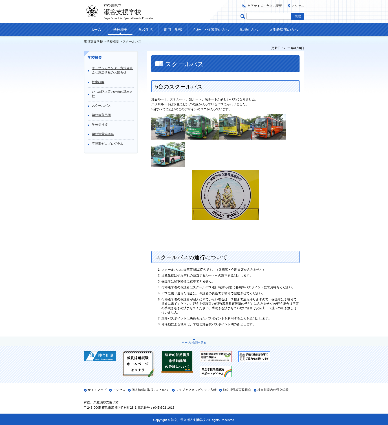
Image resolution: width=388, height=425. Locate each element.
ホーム (95, 30)
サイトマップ (97, 390)
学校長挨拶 (100, 124)
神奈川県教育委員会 (237, 390)
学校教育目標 (101, 115)
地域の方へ (249, 30)
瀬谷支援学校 (93, 41)
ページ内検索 (243, 16)
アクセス (297, 6)
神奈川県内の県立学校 (273, 390)
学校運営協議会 (103, 134)
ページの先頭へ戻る (194, 342)
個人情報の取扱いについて (150, 390)
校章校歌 (98, 82)
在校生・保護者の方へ (211, 30)
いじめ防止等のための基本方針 (112, 94)
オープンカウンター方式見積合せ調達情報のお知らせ (112, 70)
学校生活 (146, 30)
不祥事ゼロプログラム (107, 143)
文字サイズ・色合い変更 (264, 6)
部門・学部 (173, 30)
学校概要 (120, 30)
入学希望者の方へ (283, 30)
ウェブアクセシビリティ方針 (196, 390)
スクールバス (101, 105)
